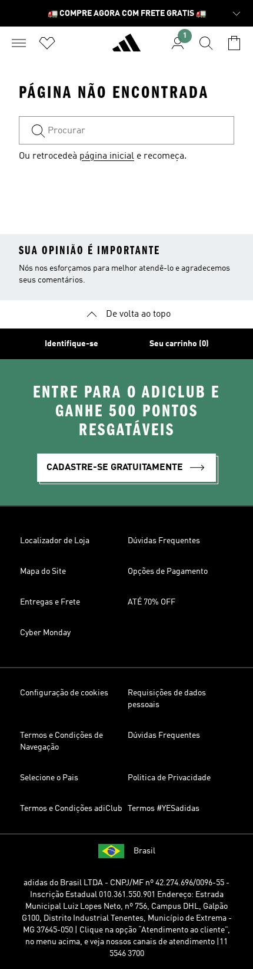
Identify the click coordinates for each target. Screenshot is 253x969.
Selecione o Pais (49, 778)
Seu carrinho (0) (179, 344)
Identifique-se (71, 344)
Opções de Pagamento (168, 571)
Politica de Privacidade (169, 778)
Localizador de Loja (54, 541)
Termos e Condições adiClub (71, 808)
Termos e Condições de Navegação (61, 741)
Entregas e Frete (50, 602)
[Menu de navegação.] (19, 43)
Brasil (144, 851)
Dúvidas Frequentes (164, 541)
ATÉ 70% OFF (151, 602)
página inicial (106, 156)
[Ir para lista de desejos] (47, 43)
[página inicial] (126, 48)
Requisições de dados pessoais (167, 699)
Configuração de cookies (64, 693)
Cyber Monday (45, 633)
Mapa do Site (43, 571)
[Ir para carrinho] (234, 43)
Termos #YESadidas (163, 808)
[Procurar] (206, 43)
